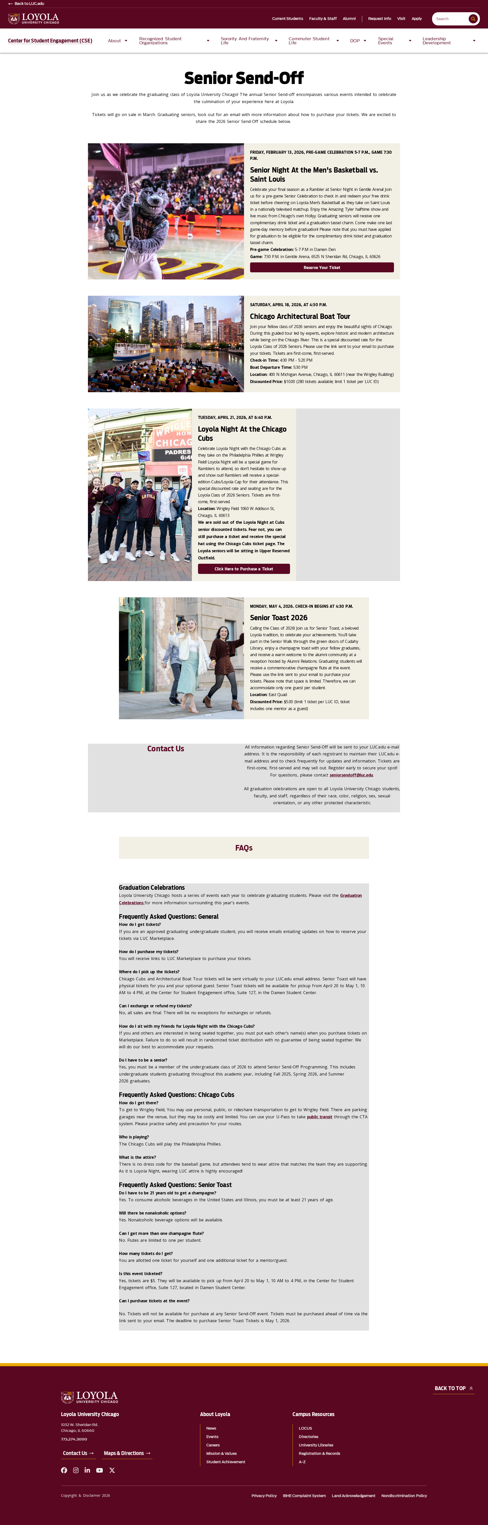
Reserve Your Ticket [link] (322, 267)
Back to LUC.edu (29, 4)
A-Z (302, 1462)
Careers (213, 1445)
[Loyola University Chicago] (33, 18)
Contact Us (75, 1453)
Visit (401, 19)
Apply (417, 19)
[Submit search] (473, 18)
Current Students (287, 19)
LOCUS (305, 1428)
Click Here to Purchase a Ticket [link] (244, 569)
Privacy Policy (264, 1496)
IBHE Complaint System (304, 1496)
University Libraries (316, 1445)
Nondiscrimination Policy (404, 1496)
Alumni (349, 19)
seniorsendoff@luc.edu (351, 775)
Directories (308, 1436)
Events (212, 1436)
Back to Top (450, 1388)
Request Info (379, 19)
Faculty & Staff (323, 19)
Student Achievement (226, 1462)
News (211, 1428)
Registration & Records (319, 1453)
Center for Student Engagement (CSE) (50, 41)
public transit (319, 1117)
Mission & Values (221, 1453)
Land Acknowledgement (353, 1496)
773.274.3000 (74, 1439)
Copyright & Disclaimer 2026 (85, 1495)
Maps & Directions (124, 1453)
